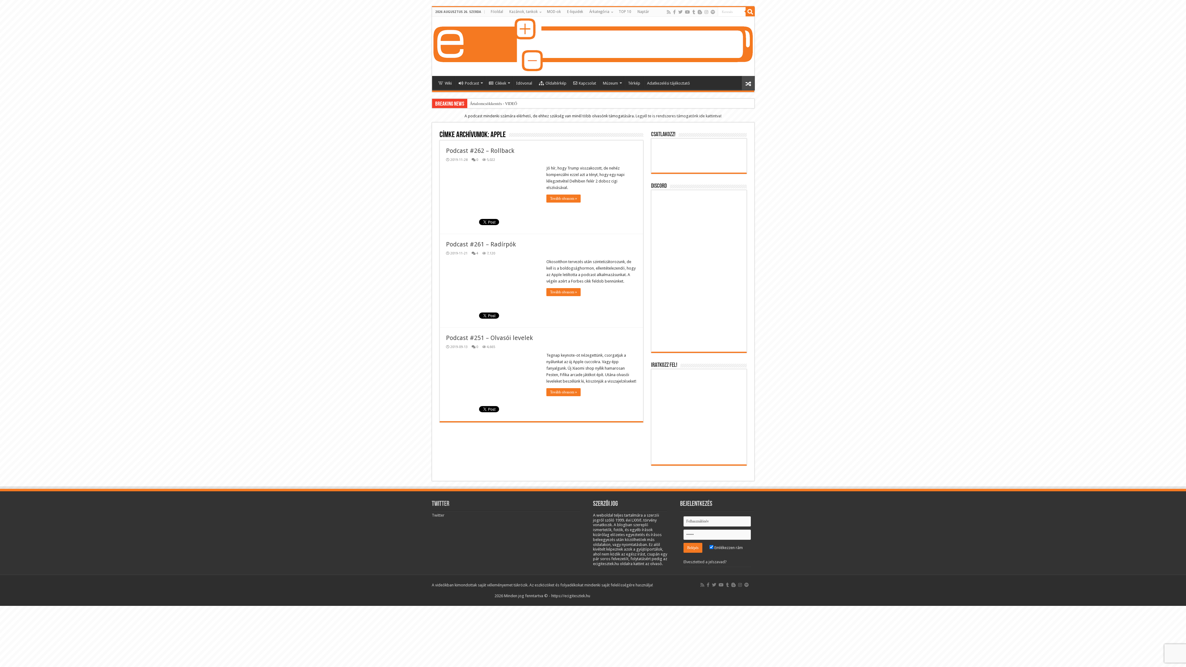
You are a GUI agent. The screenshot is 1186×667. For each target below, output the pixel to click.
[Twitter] (680, 12)
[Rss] (668, 12)
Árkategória (599, 12)
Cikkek (500, 83)
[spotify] (713, 12)
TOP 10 (625, 12)
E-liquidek (575, 12)
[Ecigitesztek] (593, 46)
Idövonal (524, 83)
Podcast (472, 83)
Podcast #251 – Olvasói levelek (489, 338)
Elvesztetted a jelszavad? (705, 562)
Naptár (643, 12)
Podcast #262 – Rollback (480, 150)
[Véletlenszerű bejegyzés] (748, 83)
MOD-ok (554, 12)
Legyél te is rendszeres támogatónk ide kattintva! (678, 116)
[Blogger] (700, 12)
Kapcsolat (587, 83)
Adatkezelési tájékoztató (668, 83)
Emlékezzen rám (728, 547)
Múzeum (610, 83)
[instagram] (706, 12)
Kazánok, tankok (523, 12)
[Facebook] (674, 12)
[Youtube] (687, 12)
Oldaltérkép (555, 83)
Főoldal (497, 12)
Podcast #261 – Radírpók (481, 244)
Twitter (440, 504)
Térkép (634, 83)
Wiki (448, 83)
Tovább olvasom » (563, 198)
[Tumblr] (694, 12)
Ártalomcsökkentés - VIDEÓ (493, 103)
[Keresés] (750, 11)
